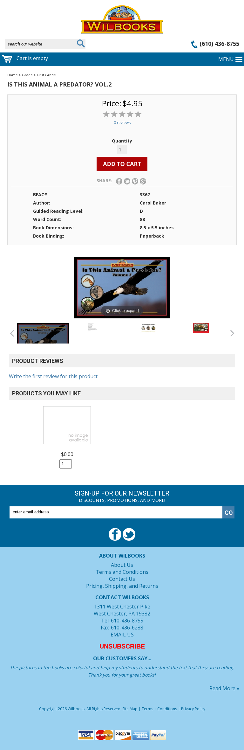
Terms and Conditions (122, 571)
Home (12, 75)
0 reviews (122, 122)
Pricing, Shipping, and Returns (122, 585)
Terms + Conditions (159, 709)
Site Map (130, 709)
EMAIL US (122, 634)
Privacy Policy (193, 709)
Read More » (224, 688)
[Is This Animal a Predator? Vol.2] (43, 340)
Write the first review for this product (53, 376)
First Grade (46, 75)
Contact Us (122, 578)
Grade (27, 75)
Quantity (122, 141)
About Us (122, 564)
